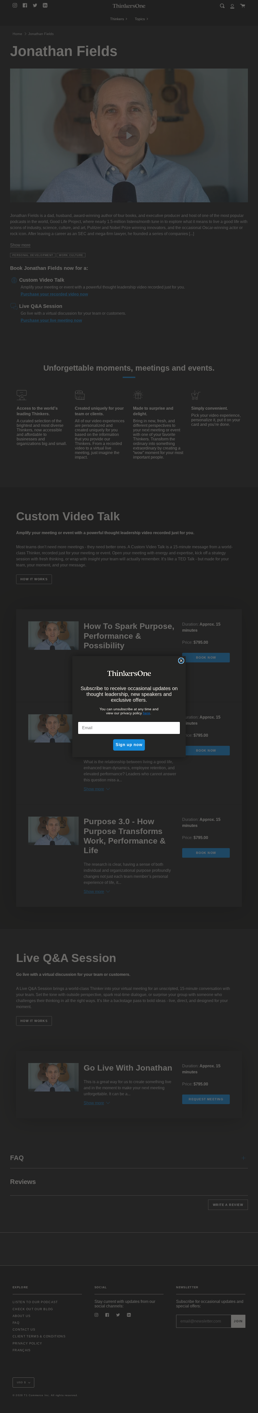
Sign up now (129, 745)
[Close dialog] (181, 660)
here (146, 713)
